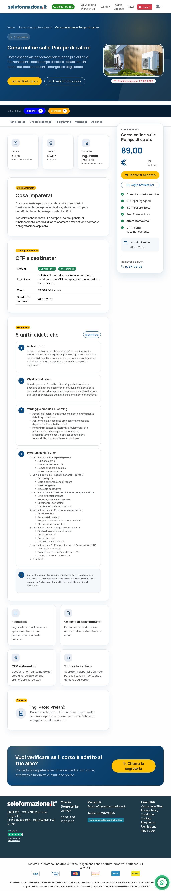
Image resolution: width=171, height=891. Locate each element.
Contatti (146, 818)
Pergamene (148, 822)
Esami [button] (145, 7)
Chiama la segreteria (134, 766)
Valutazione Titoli (152, 806)
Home (11, 27)
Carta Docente (118, 7)
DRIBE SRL (13, 812)
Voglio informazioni (142, 185)
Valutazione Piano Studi (88, 7)
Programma (63, 122)
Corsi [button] (104, 7)
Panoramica (17, 122)
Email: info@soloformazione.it (106, 806)
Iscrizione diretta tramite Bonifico (105, 820)
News (130, 7)
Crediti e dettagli (40, 122)
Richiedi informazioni (65, 81)
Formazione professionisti (35, 27)
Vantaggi (81, 122)
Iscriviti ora (92, 334)
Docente (96, 122)
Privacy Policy (149, 810)
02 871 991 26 (133, 267)
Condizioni (147, 814)
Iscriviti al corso (25, 81)
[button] (159, 6)
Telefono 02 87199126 (101, 813)
